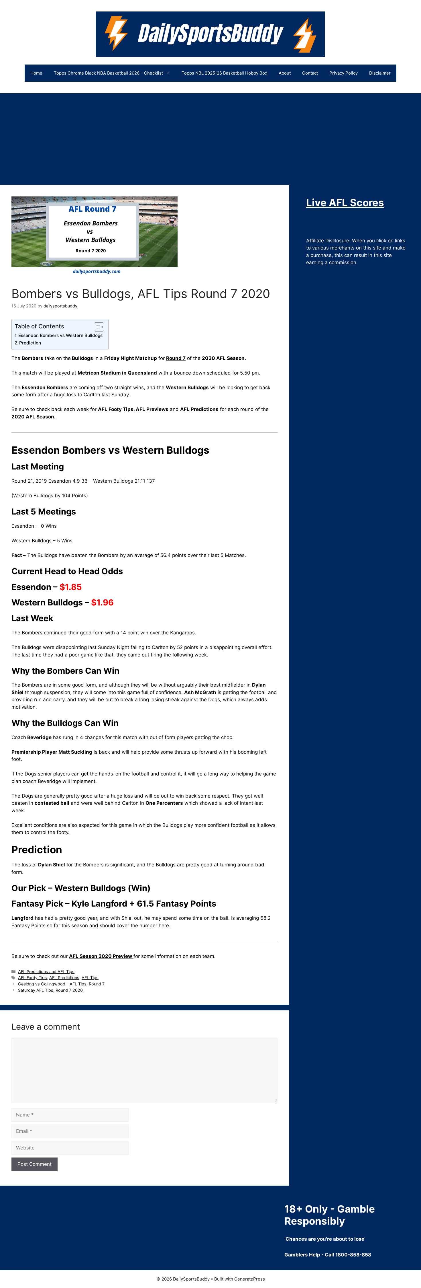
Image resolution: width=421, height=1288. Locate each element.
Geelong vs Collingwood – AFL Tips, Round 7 (61, 983)
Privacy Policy (343, 73)
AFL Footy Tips (32, 977)
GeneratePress (249, 1279)
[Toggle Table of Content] (96, 327)
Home (36, 73)
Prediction (30, 343)
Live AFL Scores (345, 202)
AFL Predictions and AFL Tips (46, 971)
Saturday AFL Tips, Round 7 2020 (50, 990)
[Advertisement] (210, 136)
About (285, 73)
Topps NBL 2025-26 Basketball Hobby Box (224, 73)
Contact (310, 73)
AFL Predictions (64, 977)
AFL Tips (90, 977)
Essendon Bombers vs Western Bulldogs (60, 335)
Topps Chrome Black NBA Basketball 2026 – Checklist (108, 73)
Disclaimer (380, 73)
